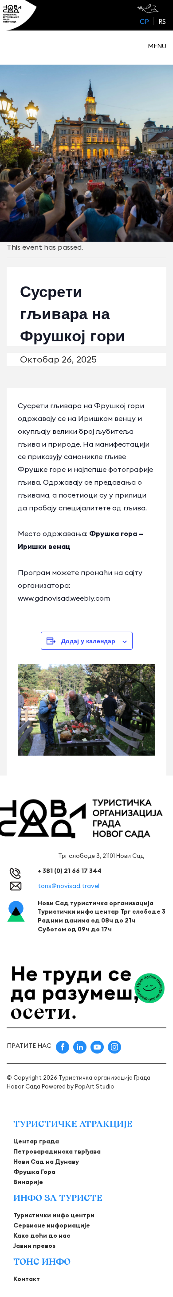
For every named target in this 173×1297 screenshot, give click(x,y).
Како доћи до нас (41, 1235)
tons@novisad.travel (68, 886)
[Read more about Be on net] (149, 8)
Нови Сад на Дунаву (46, 1162)
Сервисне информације (51, 1225)
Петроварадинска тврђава (57, 1151)
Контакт (26, 1279)
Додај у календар (88, 640)
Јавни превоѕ (34, 1246)
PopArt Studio (94, 1086)
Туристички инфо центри (53, 1215)
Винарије (28, 1182)
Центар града (36, 1141)
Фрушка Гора (34, 1172)
